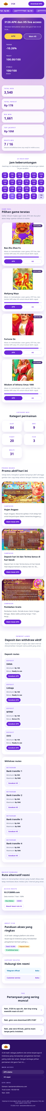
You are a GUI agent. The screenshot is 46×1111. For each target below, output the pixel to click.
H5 (33, 261)
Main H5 (32, 36)
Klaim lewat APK (12, 522)
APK (13, 36)
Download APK (36, 4)
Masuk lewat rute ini (14, 906)
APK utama (8, 1072)
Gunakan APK (13, 676)
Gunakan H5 (13, 783)
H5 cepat (7, 1077)
